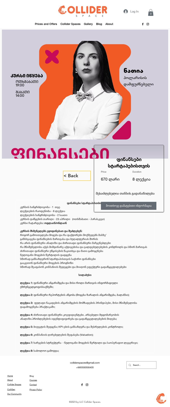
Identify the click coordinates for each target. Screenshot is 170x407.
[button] (151, 12)
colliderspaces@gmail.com (85, 362)
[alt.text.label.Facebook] (142, 24)
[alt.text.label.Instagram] (147, 24)
